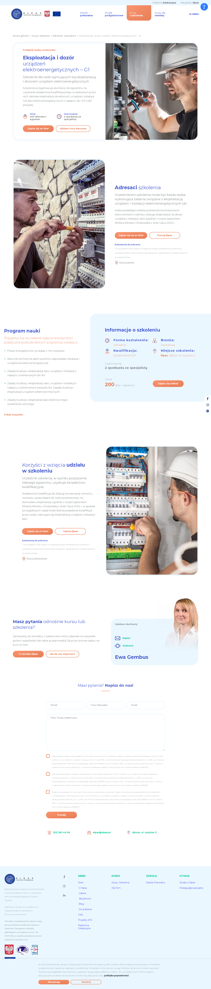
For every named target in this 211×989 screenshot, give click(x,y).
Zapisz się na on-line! (131, 235)
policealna (86, 14)
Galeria (82, 893)
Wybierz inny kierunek (73, 128)
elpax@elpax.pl (102, 832)
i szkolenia (136, 14)
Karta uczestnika (126, 262)
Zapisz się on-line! (38, 128)
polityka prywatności (116, 975)
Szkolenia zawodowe (64, 35)
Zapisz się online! (168, 383)
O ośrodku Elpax (28, 654)
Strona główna (21, 35)
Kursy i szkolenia (40, 35)
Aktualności (190, 2)
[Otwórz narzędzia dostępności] (204, 7)
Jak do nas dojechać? (62, 654)
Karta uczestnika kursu (37, 558)
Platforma (164, 2)
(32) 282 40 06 (61, 832)
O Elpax (83, 888)
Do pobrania (85, 909)
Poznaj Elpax (164, 235)
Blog (81, 904)
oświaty (160, 14)
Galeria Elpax (70, 531)
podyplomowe (114, 14)
